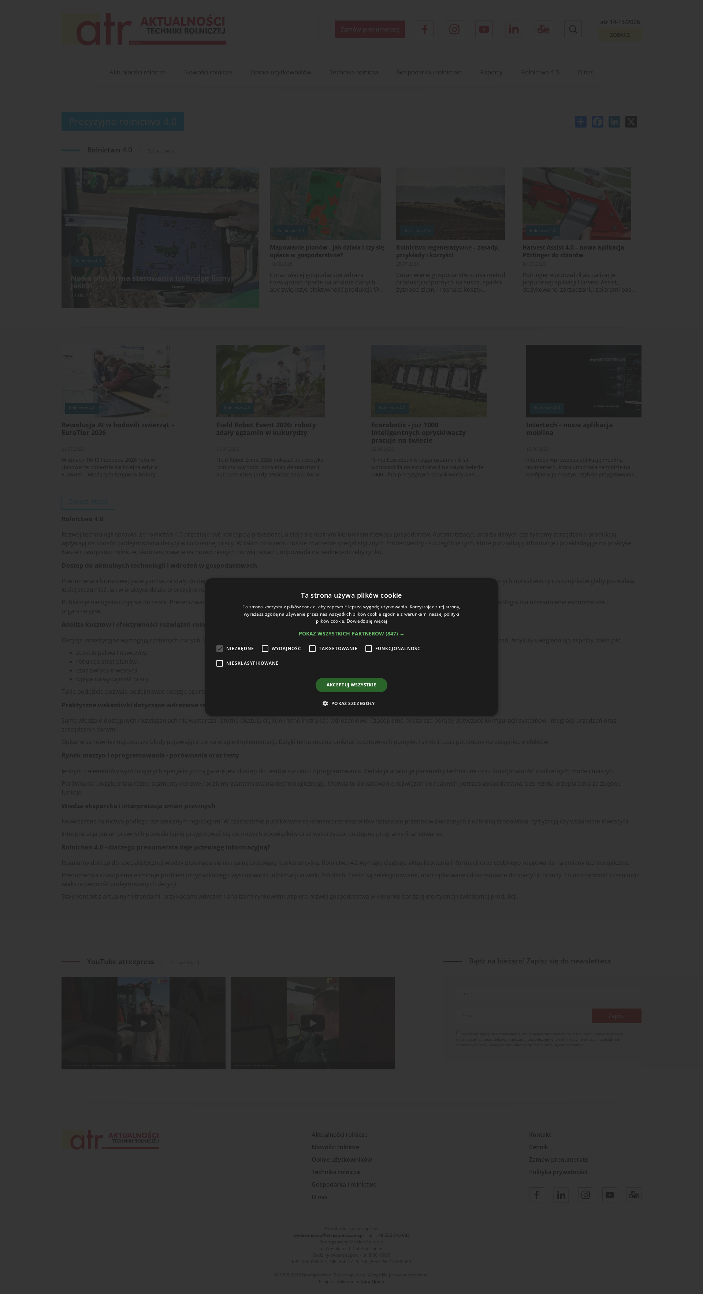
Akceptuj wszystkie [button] (351, 685)
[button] (352, 633)
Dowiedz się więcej (367, 621)
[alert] (351, 647)
